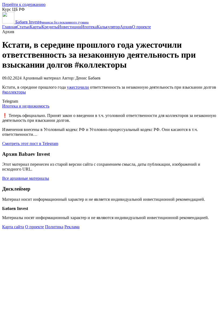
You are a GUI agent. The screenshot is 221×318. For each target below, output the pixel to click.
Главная (9, 27)
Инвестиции (69, 27)
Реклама (72, 226)
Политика (54, 226)
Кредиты (50, 27)
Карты (36, 27)
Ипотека (89, 27)
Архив (126, 27)
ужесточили (78, 87)
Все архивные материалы (25, 178)
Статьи (23, 27)
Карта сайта (13, 226)
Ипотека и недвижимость (25, 106)
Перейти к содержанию (24, 4)
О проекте (141, 27)
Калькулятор (108, 27)
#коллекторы (14, 92)
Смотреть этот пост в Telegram (30, 143)
